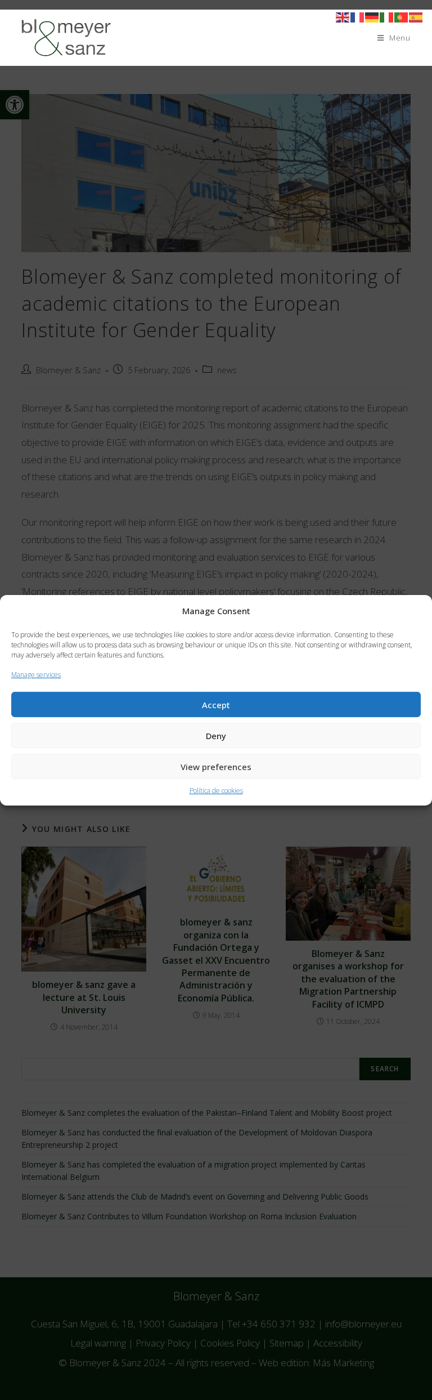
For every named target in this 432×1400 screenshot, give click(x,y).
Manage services (36, 674)
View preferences (216, 766)
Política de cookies (216, 790)
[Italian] (387, 16)
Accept (216, 704)
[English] (343, 16)
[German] (372, 16)
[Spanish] (416, 16)
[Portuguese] (401, 16)
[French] (357, 16)
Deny (216, 735)
